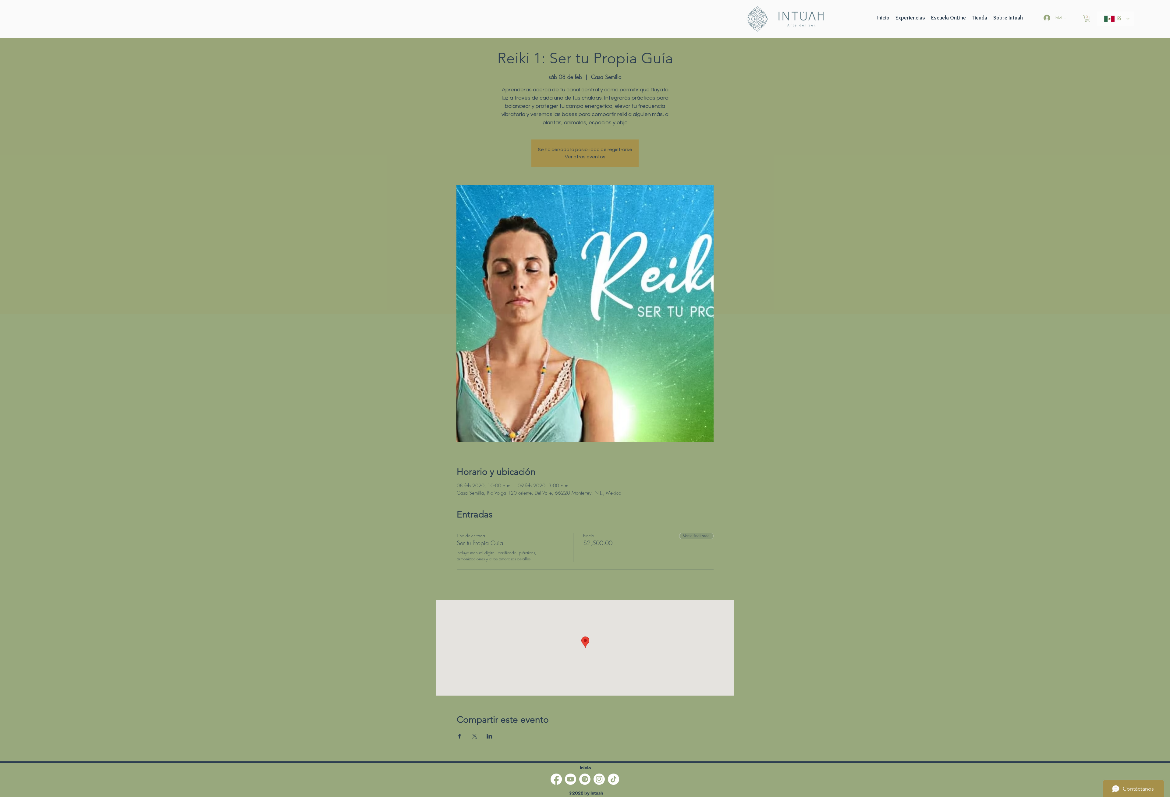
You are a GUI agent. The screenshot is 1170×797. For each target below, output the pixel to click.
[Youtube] (570, 779)
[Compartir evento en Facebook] (460, 736)
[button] (948, 17)
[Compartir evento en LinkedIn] (489, 736)
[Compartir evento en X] (474, 736)
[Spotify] (584, 779)
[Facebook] (556, 779)
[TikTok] (613, 779)
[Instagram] (599, 779)
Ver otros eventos (585, 156)
